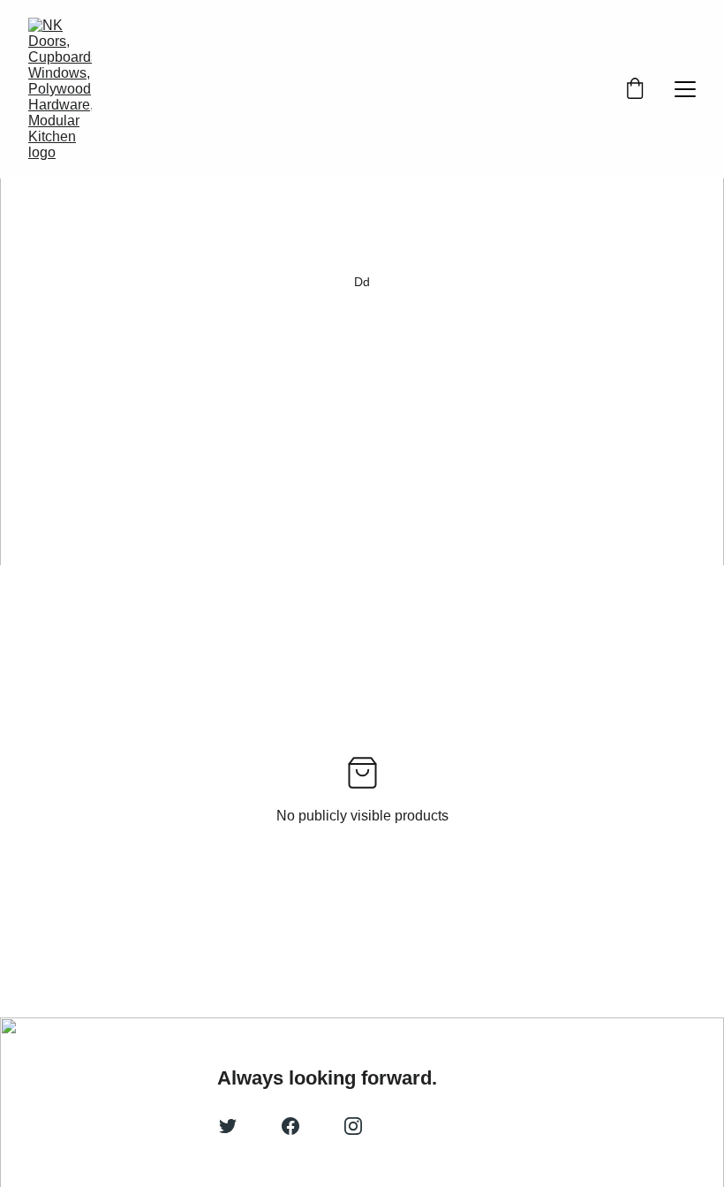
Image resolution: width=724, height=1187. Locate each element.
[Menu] (685, 89)
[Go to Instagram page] (353, 1126)
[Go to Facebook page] (290, 1126)
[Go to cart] (634, 89)
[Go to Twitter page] (228, 1126)
